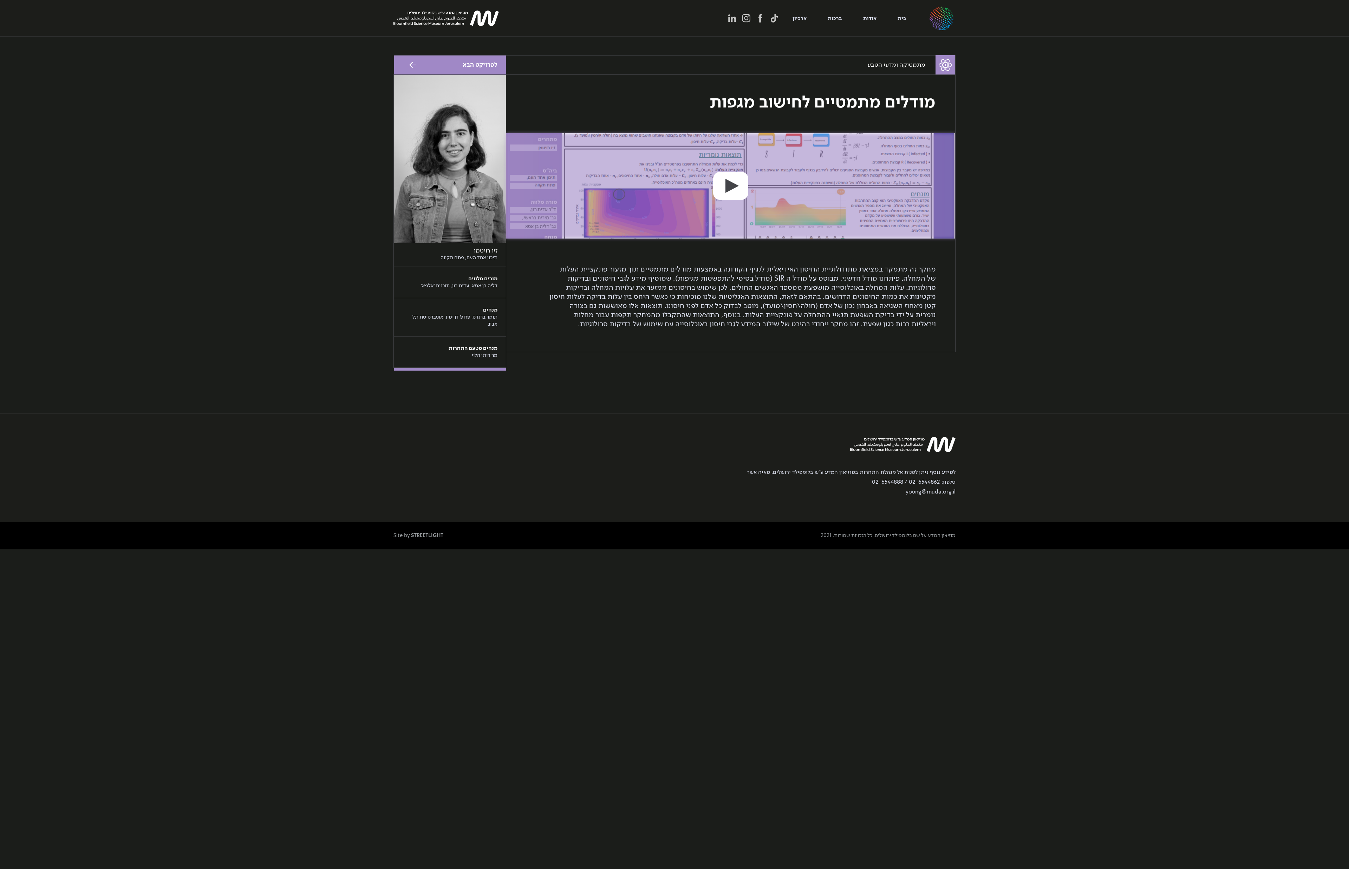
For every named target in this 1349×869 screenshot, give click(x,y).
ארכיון (800, 18)
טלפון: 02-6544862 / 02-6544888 (914, 482)
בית (902, 18)
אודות (869, 18)
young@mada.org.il (931, 492)
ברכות (835, 18)
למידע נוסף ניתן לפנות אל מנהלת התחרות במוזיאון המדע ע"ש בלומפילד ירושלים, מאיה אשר (851, 472)
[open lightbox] (730, 186)
